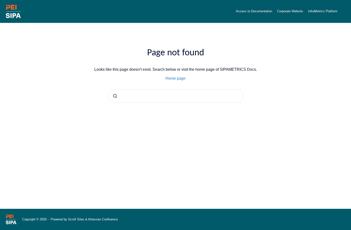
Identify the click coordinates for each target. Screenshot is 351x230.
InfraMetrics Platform (322, 11)
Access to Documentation (254, 11)
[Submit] (115, 96)
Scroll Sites (76, 219)
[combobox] (175, 95)
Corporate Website (290, 11)
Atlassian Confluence (103, 219)
